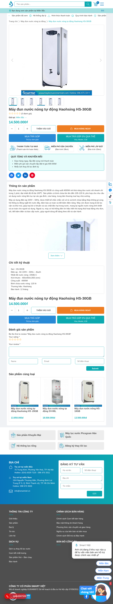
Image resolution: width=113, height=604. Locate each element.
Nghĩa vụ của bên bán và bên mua (72, 531)
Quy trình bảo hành (83, 15)
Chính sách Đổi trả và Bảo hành (70, 536)
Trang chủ (13, 21)
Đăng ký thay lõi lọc (76, 446)
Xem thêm (55, 255)
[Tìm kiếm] (88, 4)
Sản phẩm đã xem (19, 15)
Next (100, 60)
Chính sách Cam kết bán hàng (70, 519)
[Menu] (102, 4)
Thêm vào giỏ (43, 129)
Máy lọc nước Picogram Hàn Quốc (80, 435)
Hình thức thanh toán (60, 15)
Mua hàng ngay (82, 129)
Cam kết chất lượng (17, 553)
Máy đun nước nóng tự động (33, 21)
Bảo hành (13, 561)
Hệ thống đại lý (39, 15)
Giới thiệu (13, 519)
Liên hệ (12, 536)
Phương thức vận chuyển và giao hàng (73, 527)
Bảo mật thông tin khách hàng (70, 523)
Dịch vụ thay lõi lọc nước (19, 549)
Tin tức (12, 531)
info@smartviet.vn (22, 491)
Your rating (14, 337)
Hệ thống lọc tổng (26, 446)
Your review (14, 344)
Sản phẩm (13, 523)
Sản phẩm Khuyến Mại (29, 435)
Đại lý (11, 527)
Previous (12, 60)
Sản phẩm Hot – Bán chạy (20, 557)
